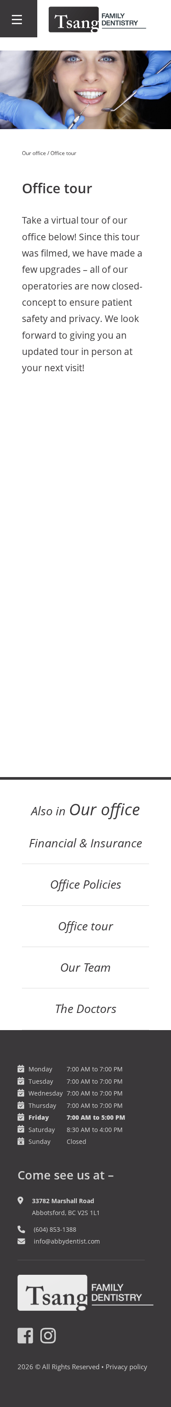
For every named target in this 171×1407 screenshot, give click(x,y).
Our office (34, 153)
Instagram (48, 1335)
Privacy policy (126, 1366)
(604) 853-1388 (55, 1229)
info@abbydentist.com (67, 1241)
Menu (18, 18)
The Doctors (86, 1008)
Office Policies (85, 884)
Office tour (85, 926)
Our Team (85, 967)
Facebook (26, 1335)
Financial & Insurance (85, 843)
